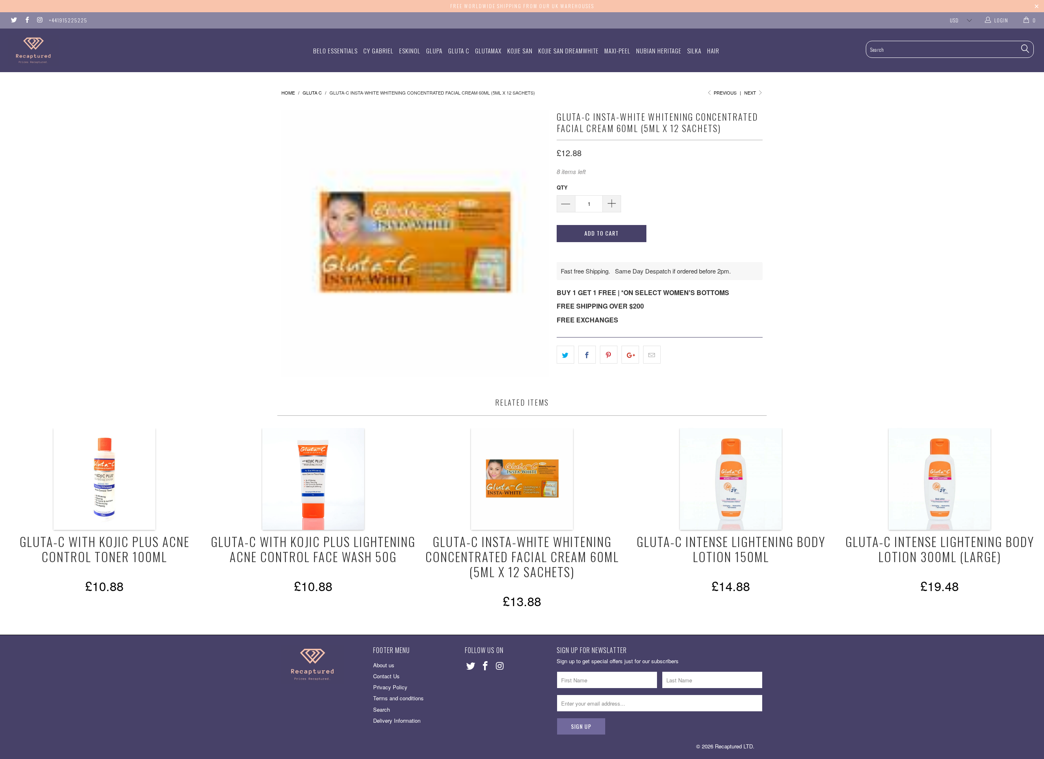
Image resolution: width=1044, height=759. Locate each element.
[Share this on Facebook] (587, 355)
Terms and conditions (398, 698)
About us (383, 665)
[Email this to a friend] (652, 355)
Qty (562, 187)
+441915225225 (68, 20)
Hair (713, 50)
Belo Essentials (335, 50)
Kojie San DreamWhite (568, 50)
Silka (694, 50)
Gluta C (458, 50)
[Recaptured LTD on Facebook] (26, 20)
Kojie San (520, 50)
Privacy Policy (390, 687)
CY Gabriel (378, 50)
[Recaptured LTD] (87, 50)
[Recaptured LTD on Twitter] (13, 20)
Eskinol (409, 50)
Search (381, 709)
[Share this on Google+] (630, 355)
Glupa (434, 50)
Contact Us (386, 676)
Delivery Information (396, 720)
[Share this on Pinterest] (608, 355)
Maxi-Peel (617, 50)
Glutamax (488, 50)
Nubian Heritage (658, 50)
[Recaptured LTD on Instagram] (39, 20)
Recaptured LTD (734, 746)
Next (750, 92)
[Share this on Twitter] (565, 355)
